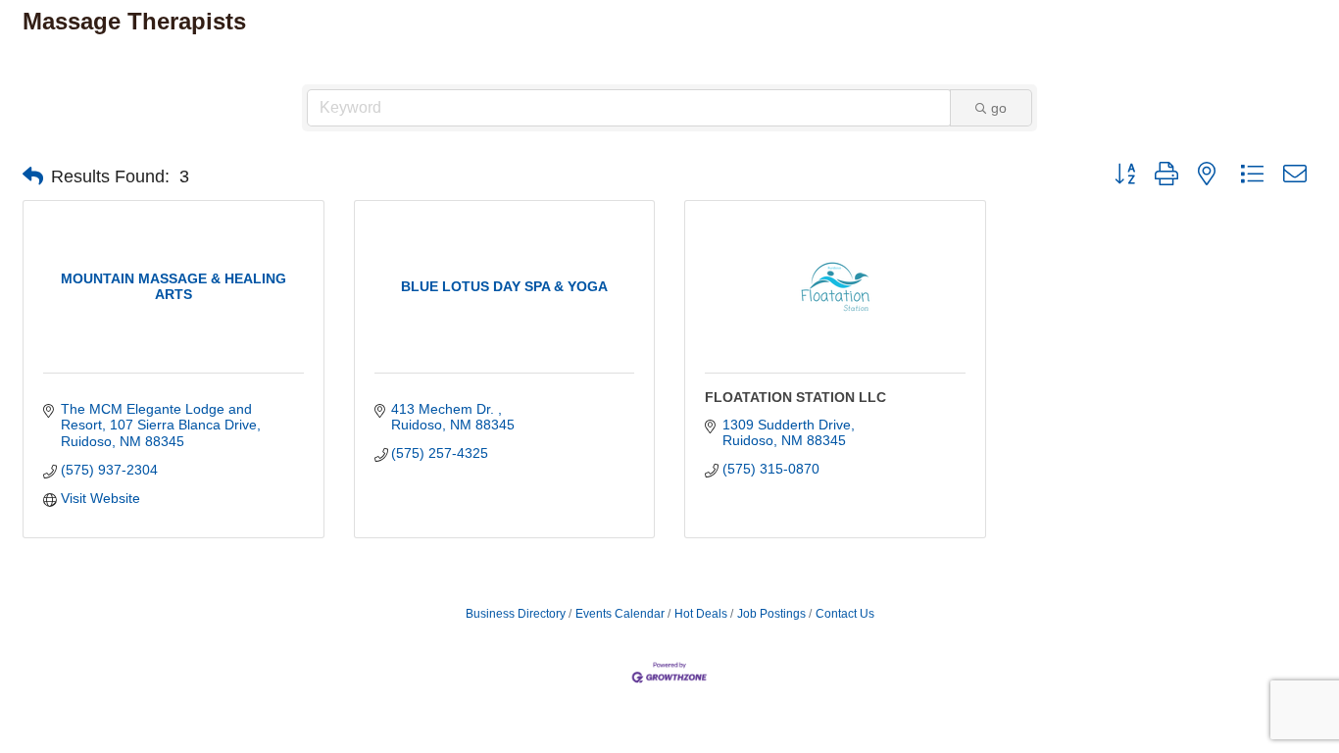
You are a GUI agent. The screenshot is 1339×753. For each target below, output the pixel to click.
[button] (33, 176)
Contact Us (845, 614)
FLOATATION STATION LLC (795, 397)
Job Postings (771, 614)
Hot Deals (700, 614)
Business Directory (516, 614)
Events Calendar (620, 614)
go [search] (999, 108)
